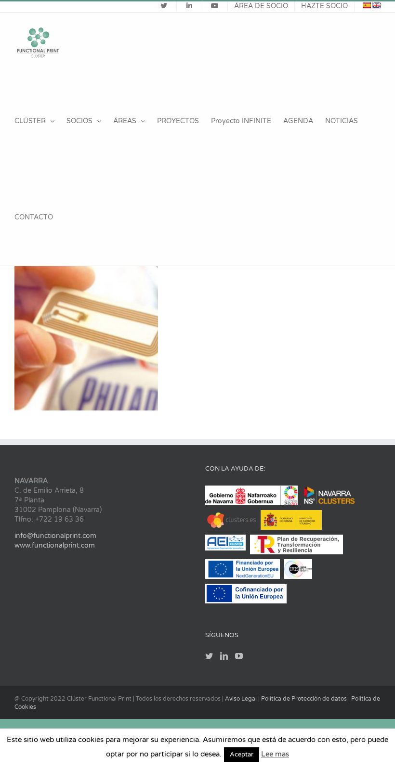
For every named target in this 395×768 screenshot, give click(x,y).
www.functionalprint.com (54, 545)
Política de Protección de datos (304, 698)
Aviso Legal (241, 698)
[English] (376, 5)
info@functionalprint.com (55, 536)
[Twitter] (209, 656)
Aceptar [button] (241, 754)
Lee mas (275, 754)
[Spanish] (366, 5)
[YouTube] (239, 656)
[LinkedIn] (224, 656)
